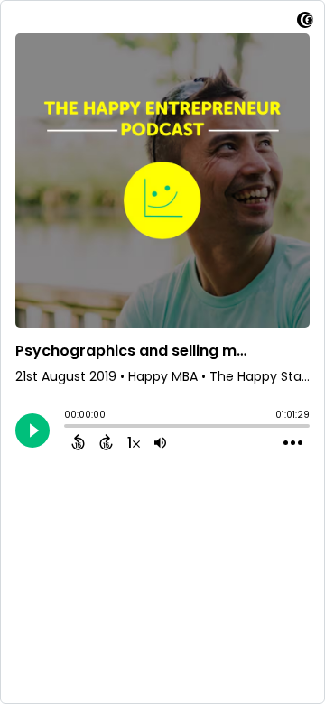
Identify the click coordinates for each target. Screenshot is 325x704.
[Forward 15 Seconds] (106, 442)
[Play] (32, 430)
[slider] (68, 428)
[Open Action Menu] (293, 443)
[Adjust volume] (160, 442)
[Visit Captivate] (305, 23)
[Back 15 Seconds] (78, 442)
